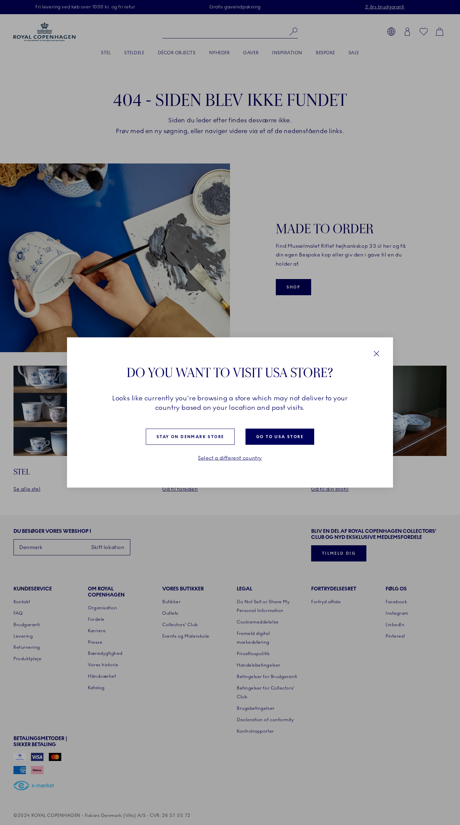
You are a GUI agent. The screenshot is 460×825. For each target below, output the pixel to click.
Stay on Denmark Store (190, 436)
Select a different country (230, 458)
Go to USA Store (279, 436)
